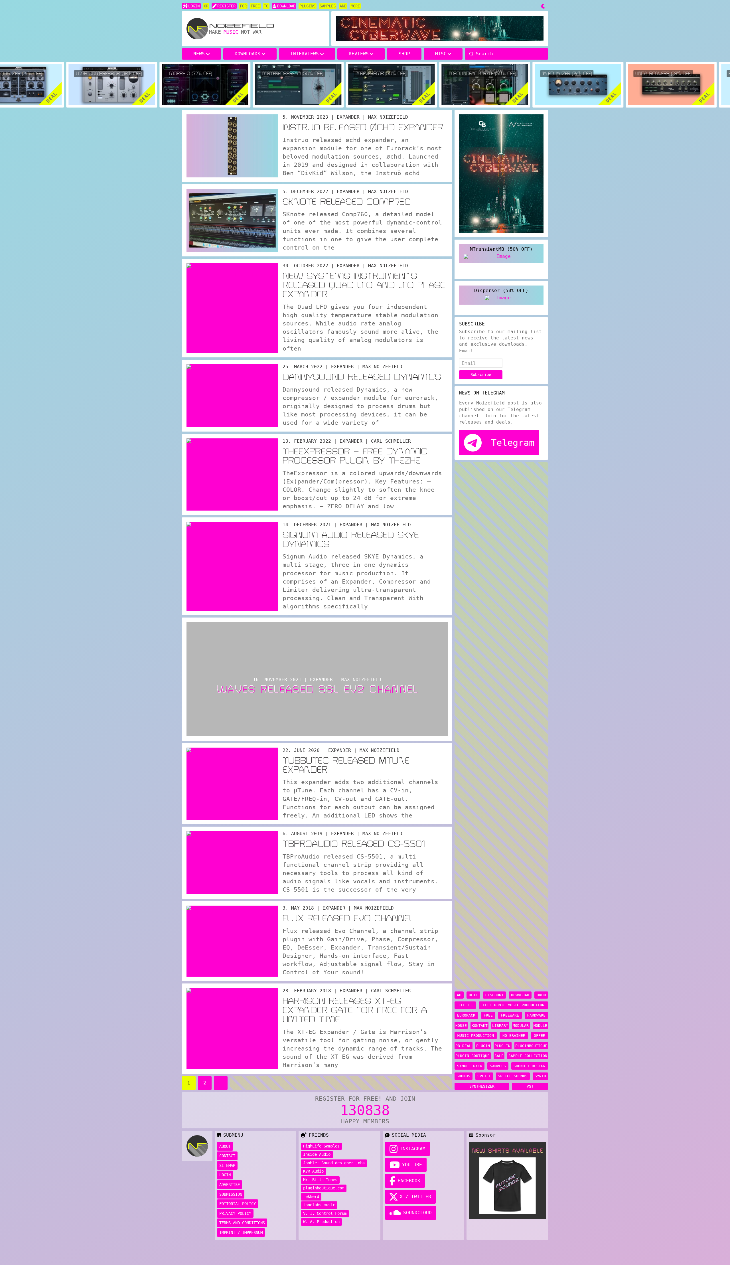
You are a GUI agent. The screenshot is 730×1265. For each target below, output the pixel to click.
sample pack (469, 1066)
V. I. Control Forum (324, 1213)
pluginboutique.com (323, 1188)
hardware (536, 1015)
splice (484, 1076)
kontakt (480, 1025)
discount (494, 995)
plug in (502, 1046)
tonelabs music (319, 1205)
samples (498, 1066)
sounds (463, 1076)
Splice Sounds (513, 1076)
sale (499, 1056)
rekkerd (311, 1196)
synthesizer (481, 1086)
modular (521, 1025)
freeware (510, 1015)
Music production (475, 1035)
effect (465, 1005)
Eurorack (466, 1015)
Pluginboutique (531, 1046)
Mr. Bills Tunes (320, 1179)
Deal (473, 995)
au (459, 995)
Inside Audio (316, 1154)
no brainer (513, 1035)
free (488, 1015)
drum (541, 995)
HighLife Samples (321, 1146)
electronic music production (513, 1005)
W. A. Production (321, 1221)
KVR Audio (313, 1171)
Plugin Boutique (472, 1056)
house (461, 1025)
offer (539, 1035)
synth (540, 1076)
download (520, 995)
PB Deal (463, 1046)
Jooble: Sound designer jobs (334, 1163)
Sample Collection (527, 1056)
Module (540, 1025)
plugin (483, 1046)
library (500, 1025)
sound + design (530, 1066)
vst (530, 1086)
